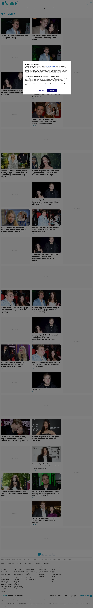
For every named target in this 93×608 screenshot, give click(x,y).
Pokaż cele (41, 90)
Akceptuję (52, 90)
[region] (47, 77)
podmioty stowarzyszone (49, 66)
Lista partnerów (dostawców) (31, 85)
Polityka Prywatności (33, 73)
